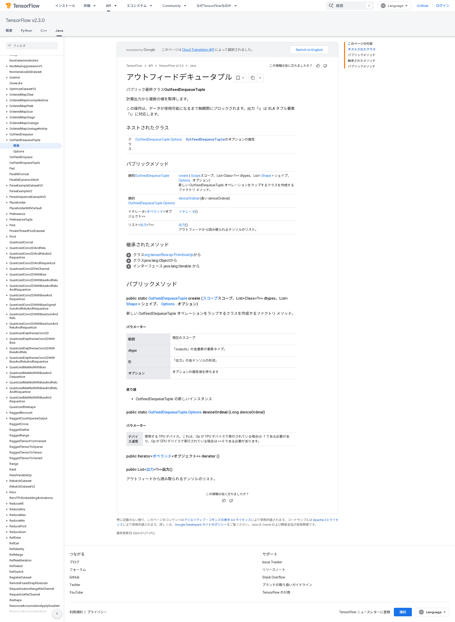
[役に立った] (318, 65)
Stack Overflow (273, 577)
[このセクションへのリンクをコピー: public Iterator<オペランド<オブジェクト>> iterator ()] (225, 456)
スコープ (210, 298)
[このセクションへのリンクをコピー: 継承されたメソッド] (173, 245)
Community (171, 6)
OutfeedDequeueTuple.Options (158, 139)
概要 (9, 30)
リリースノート (273, 570)
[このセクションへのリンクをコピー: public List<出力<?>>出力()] (178, 469)
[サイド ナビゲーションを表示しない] (57, 613)
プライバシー (97, 612)
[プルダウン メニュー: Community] (186, 5)
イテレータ (187, 211)
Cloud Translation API (198, 50)
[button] (31, 66)
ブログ (74, 562)
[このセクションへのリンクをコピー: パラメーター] (151, 327)
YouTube (76, 592)
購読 (403, 612)
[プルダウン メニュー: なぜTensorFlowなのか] (237, 5)
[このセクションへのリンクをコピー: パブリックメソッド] (173, 164)
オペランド (155, 211)
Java (59, 30)
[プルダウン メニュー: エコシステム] (152, 5)
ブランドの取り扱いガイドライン (287, 585)
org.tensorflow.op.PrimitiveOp (168, 255)
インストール (65, 6)
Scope (195, 176)
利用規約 (76, 612)
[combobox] (350, 5)
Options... (185, 180)
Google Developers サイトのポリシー (201, 524)
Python (26, 30)
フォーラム (77, 570)
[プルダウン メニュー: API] (117, 5)
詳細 (87, 6)
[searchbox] (32, 45)
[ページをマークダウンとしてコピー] (253, 78)
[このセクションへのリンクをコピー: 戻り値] (141, 389)
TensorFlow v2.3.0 (25, 20)
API (108, 6)
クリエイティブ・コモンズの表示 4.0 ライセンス (217, 520)
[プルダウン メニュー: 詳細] (96, 5)
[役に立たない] (325, 65)
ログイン (442, 6)
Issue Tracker (272, 562)
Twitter (74, 585)
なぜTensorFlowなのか (213, 6)
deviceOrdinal (189, 198)
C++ (44, 30)
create (183, 176)
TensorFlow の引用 (276, 592)
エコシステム (137, 6)
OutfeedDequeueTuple (205, 139)
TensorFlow (134, 65)
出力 (143, 225)
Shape (266, 176)
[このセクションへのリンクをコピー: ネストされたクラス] (173, 128)
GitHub (422, 6)
